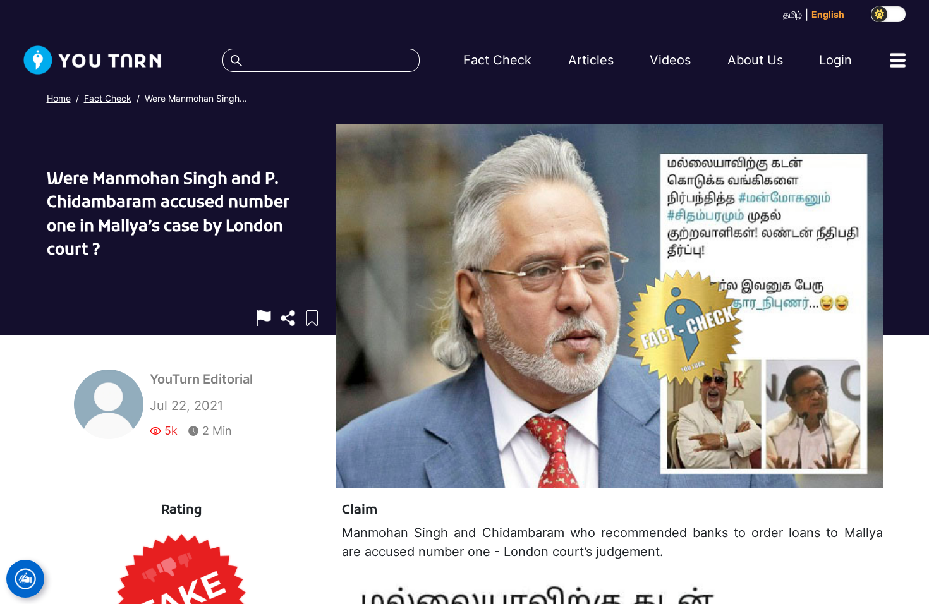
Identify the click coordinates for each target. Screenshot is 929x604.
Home (59, 98)
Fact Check (107, 98)
